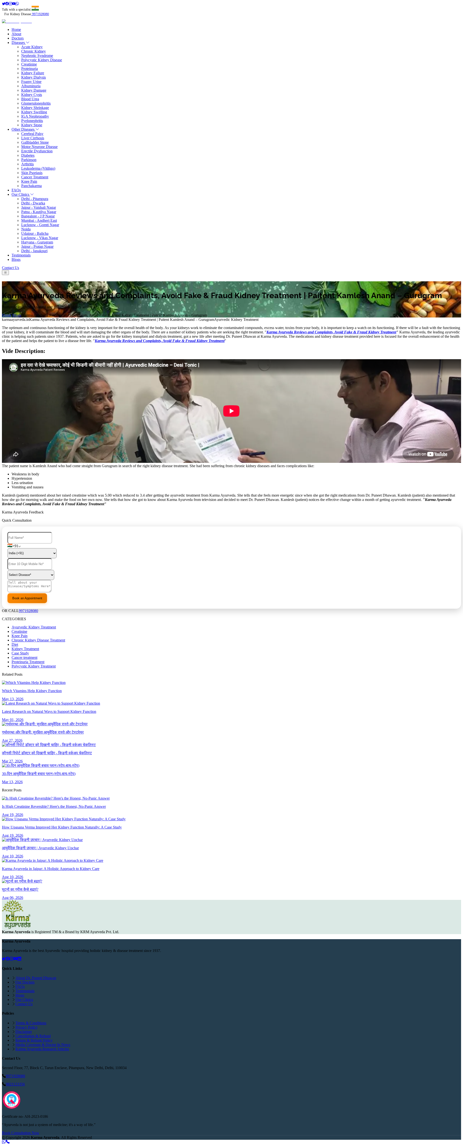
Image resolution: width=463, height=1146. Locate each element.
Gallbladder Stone (35, 142)
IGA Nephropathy (35, 116)
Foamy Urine (31, 82)
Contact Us (10, 268)
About (16, 34)
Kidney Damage (33, 90)
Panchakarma (31, 186)
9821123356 (15, 1084)
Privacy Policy (26, 1027)
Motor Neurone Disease (39, 147)
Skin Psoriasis (31, 173)
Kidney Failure (32, 73)
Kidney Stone (31, 125)
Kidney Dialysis (33, 77)
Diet (15, 644)
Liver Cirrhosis (32, 138)
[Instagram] (10, 4)
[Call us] (8, 1142)
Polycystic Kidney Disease (41, 60)
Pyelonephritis (32, 121)
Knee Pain (29, 181)
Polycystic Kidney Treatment (34, 666)
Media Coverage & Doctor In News (42, 1045)
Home (16, 29)
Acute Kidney (32, 47)
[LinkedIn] (19, 959)
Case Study (20, 653)
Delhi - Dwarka (33, 203)
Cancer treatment (24, 657)
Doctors (18, 38)
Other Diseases (23, 129)
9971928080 (40, 14)
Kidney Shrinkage (35, 108)
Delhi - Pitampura (34, 199)
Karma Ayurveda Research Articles (42, 1049)
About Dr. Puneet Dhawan (35, 978)
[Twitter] (3, 4)
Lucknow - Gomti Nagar (40, 225)
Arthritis (27, 164)
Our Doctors (24, 982)
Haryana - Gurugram (37, 242)
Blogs (16, 259)
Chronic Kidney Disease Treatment (38, 640)
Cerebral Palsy (32, 134)
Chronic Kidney (33, 51)
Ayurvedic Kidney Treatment (34, 627)
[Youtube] (13, 4)
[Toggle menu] (5, 272)
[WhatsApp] (17, 4)
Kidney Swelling (34, 112)
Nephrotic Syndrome (37, 56)
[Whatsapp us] (4, 1142)
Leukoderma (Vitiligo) (38, 168)
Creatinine (29, 64)
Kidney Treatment (25, 649)
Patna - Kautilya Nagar (38, 212)
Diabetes (27, 155)
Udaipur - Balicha (34, 233)
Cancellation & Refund (33, 1036)
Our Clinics (21, 194)
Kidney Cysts (31, 95)
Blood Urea (30, 99)
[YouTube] (15, 959)
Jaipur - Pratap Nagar (37, 246)
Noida (26, 229)
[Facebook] (7, 4)
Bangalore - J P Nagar (38, 216)
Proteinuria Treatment (28, 662)
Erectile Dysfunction (37, 151)
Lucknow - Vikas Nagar (39, 238)
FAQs (16, 190)
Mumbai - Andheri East (39, 220)
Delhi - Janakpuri (34, 251)
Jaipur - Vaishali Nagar (38, 207)
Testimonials (21, 255)
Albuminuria (31, 86)
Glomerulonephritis (36, 103)
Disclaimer (23, 1032)
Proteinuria (29, 69)
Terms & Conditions (30, 1023)
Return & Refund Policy (34, 1040)
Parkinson (28, 160)
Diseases (19, 42)
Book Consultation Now (20, 1133)
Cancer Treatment (34, 177)
